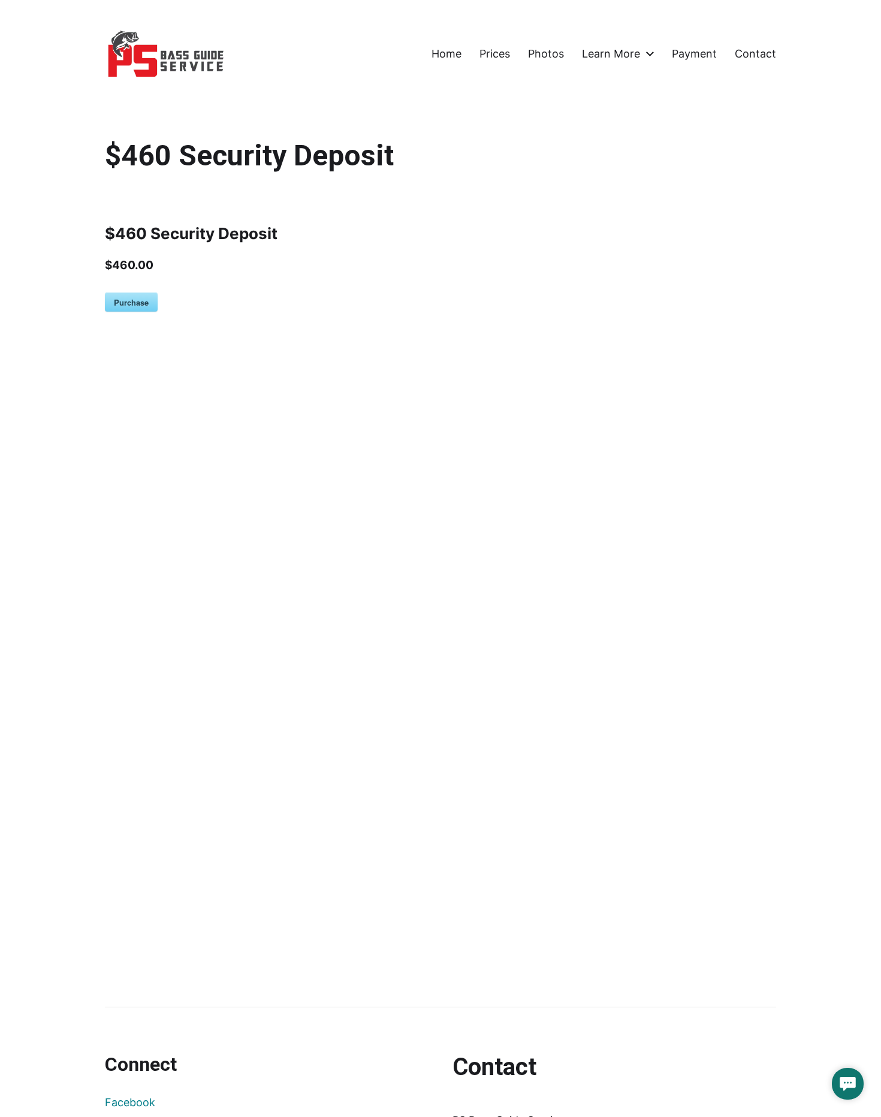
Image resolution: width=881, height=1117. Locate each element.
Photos (546, 54)
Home (446, 54)
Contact (755, 54)
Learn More (611, 54)
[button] (848, 1084)
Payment (694, 54)
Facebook (130, 1102)
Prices (494, 54)
